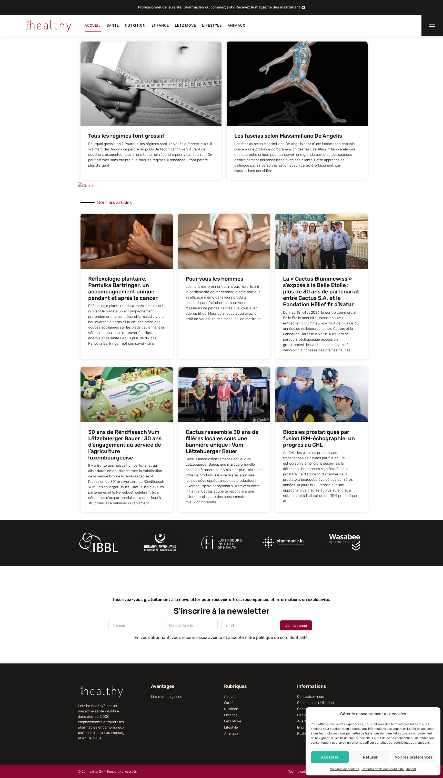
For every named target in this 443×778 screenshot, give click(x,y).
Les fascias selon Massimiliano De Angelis (288, 135)
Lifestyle (212, 25)
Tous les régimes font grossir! (126, 135)
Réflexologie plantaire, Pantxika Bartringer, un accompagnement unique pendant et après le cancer (123, 288)
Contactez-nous (310, 696)
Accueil (93, 25)
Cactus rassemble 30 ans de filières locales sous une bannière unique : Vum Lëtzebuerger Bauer (222, 442)
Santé (113, 25)
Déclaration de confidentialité (382, 769)
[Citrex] (86, 185)
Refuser (370, 757)
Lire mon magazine (166, 696)
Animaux (236, 25)
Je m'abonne (296, 625)
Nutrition (135, 25)
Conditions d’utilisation (315, 703)
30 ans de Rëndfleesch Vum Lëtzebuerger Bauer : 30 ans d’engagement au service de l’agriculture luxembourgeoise (125, 445)
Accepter (329, 757)
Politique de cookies (344, 769)
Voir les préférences (413, 757)
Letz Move (185, 25)
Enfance (160, 25)
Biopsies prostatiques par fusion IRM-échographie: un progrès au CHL (319, 438)
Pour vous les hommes (214, 278)
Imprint (411, 769)
